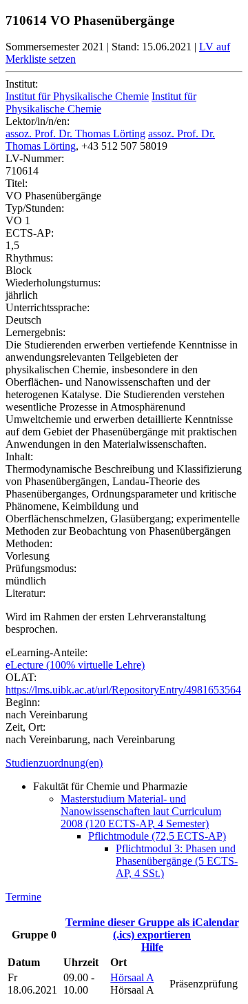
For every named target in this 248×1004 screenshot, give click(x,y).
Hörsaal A (132, 977)
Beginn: (23, 702)
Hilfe (152, 947)
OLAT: (21, 677)
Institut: (22, 84)
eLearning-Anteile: (46, 652)
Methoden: (29, 543)
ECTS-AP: (30, 233)
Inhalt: (19, 456)
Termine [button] (23, 897)
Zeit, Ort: (25, 727)
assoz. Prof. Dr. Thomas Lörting (75, 133)
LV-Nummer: (35, 158)
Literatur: (25, 593)
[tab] (124, 763)
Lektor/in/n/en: (38, 121)
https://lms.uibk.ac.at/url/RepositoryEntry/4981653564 (123, 690)
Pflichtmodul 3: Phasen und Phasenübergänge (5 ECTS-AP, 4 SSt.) (177, 861)
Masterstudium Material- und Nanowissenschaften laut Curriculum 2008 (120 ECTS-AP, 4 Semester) (141, 811)
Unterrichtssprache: (48, 307)
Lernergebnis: (35, 332)
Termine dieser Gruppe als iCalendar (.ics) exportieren (152, 928)
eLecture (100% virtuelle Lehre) (75, 665)
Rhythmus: (29, 258)
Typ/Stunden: (35, 208)
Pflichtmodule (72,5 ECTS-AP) (157, 836)
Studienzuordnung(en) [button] (54, 763)
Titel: (17, 183)
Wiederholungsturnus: (53, 282)
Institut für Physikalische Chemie (77, 96)
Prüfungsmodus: (41, 568)
